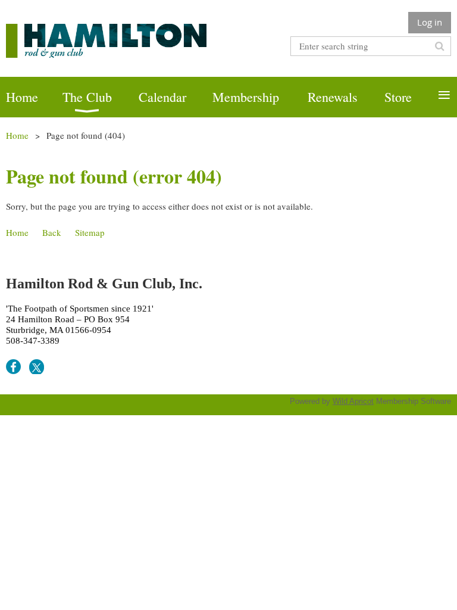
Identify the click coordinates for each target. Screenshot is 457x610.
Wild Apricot (353, 401)
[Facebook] (13, 366)
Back (51, 232)
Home (17, 135)
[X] (36, 366)
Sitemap (90, 232)
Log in (429, 22)
